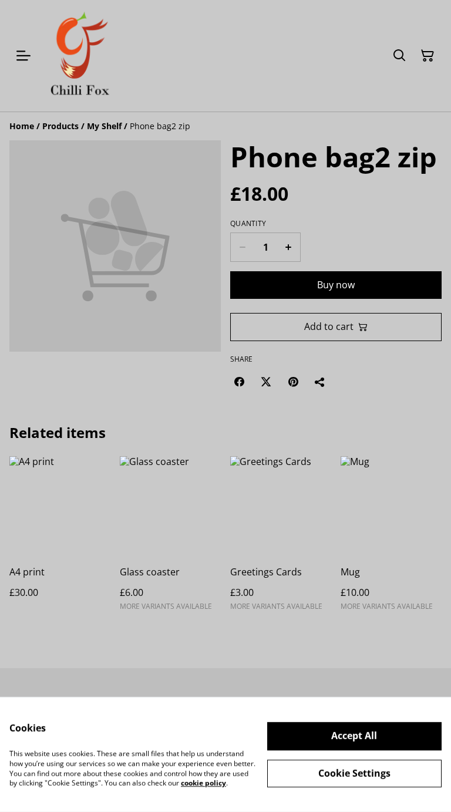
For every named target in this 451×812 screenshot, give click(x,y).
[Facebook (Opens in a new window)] (239, 381)
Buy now (336, 284)
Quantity (248, 224)
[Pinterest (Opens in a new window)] (293, 381)
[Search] (399, 56)
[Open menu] (23, 56)
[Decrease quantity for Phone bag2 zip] (242, 247)
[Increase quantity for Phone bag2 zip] (289, 247)
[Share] (320, 381)
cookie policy (203, 783)
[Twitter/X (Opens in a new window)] (266, 381)
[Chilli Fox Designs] (79, 56)
